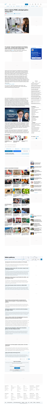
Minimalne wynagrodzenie (32, 395)
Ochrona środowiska (33, 120)
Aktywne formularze (35, 116)
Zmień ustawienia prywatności (17, 402)
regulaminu (17, 366)
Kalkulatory (34, 106)
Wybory (32, 121)
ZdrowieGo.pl (37, 394)
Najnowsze (36, 82)
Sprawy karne (18, 387)
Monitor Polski (18, 395)
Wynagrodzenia (12, 387)
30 (40, 138)
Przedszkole (12, 394)
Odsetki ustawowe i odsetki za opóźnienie (36, 123)
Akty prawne (18, 393)
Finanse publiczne (33, 118)
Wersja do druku (9, 140)
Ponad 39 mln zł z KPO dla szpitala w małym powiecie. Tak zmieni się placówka (36, 98)
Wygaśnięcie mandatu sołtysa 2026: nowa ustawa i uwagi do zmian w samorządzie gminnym (36, 85)
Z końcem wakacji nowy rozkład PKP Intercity (35, 101)
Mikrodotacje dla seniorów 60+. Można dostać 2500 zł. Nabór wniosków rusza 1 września (35, 87)
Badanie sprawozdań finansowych (35, 128)
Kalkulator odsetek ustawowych (35, 112)
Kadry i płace (6, 397)
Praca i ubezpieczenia (26, 388)
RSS (28, 402)
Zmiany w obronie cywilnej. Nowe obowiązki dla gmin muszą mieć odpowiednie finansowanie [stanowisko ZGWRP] (36, 95)
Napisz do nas (17, 140)
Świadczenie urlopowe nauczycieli (35, 124)
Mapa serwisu (38, 402)
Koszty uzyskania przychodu (34, 130)
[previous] (20, 359)
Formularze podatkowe (38, 397)
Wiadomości (6, 259)
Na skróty (37, 393)
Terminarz (33, 136)
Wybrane (39, 82)
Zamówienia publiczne (34, 119)
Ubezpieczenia (12, 388)
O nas (5, 402)
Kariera (26, 402)
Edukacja (24, 259)
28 (37, 138)
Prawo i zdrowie (18, 391)
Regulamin (23, 402)
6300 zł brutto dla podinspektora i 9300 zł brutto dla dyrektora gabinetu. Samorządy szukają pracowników (36, 96)
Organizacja (9, 259)
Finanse (13, 259)
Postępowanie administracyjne (34, 117)
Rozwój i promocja (19, 259)
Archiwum (37, 395)
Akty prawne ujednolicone (19, 397)
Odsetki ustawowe (31, 397)
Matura (11, 398)
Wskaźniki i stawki (32, 393)
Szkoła (11, 395)
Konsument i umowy (19, 388)
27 (36, 138)
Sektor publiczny (7, 393)
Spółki (24, 387)
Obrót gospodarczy (7, 388)
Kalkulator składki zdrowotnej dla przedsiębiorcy (35, 108)
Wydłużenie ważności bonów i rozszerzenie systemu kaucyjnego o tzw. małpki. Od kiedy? (36, 93)
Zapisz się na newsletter (26, 140)
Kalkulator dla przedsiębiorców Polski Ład (36, 109)
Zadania (16, 259)
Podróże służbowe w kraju (32, 394)
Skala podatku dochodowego (33, 398)
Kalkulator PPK (33, 113)
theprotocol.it (37, 398)
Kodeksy (18, 398)
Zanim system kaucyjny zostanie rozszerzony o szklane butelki (35, 89)
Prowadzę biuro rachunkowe (32, 387)
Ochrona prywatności (9, 402)
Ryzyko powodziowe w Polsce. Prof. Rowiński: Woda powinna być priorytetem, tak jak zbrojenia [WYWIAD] (36, 103)
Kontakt (31, 402)
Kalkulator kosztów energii (34, 110)
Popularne (33, 82)
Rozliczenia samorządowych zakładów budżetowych (35, 131)
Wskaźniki (33, 122)
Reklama (34, 402)
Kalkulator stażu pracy (26, 397)
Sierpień (37, 136)
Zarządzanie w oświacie (13, 397)
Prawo (36, 387)
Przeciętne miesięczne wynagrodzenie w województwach (36, 126)
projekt (13, 50)
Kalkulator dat (25, 394)
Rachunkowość (6, 387)
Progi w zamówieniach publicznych (35, 127)
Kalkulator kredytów (33, 111)
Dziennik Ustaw (18, 394)
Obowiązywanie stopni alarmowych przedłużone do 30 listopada (35, 84)
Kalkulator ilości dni (33, 114)
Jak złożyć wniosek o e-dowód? (9, 75)
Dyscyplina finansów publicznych (35, 129)
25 (33, 138)
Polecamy (32, 214)
